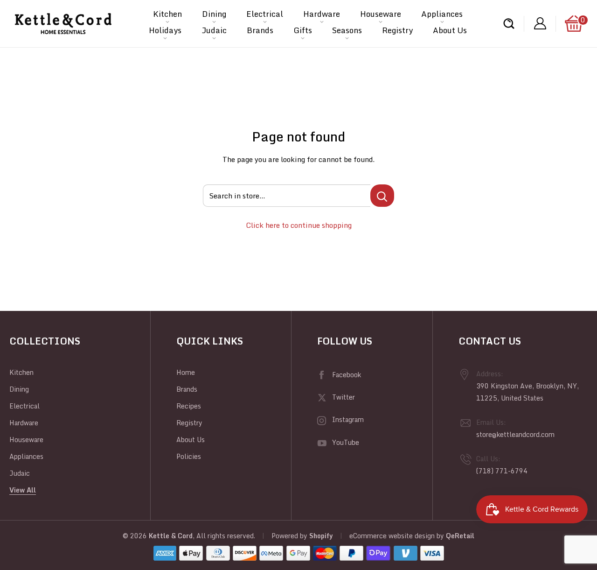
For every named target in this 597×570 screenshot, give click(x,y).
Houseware (380, 13)
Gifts (302, 30)
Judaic (214, 30)
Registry (397, 30)
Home (185, 372)
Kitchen (167, 13)
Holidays (165, 30)
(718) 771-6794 (502, 470)
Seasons (347, 30)
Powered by (290, 535)
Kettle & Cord (171, 535)
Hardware (321, 13)
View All (22, 490)
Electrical (264, 13)
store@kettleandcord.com (515, 434)
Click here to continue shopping (299, 225)
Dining (214, 13)
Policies (188, 456)
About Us (450, 30)
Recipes (188, 406)
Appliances (442, 13)
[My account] (540, 23)
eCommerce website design (392, 535)
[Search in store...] (382, 195)
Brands (260, 30)
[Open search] (508, 23)
